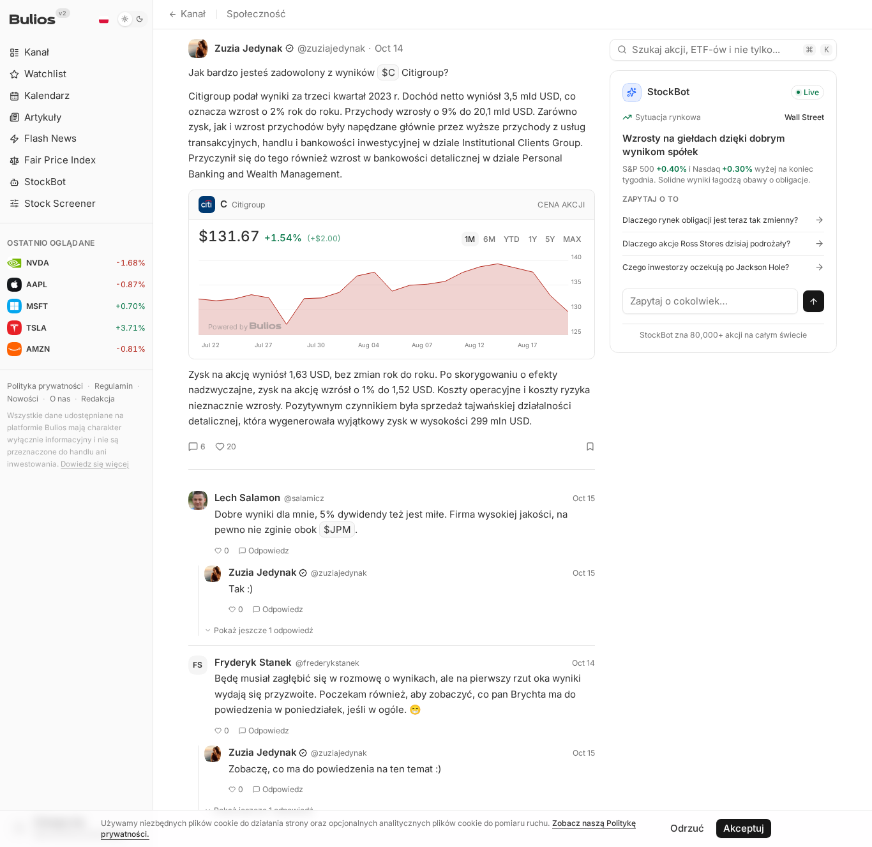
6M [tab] (489, 239)
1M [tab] (470, 239)
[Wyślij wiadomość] (814, 301)
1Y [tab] (533, 239)
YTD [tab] (512, 239)
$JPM (337, 529)
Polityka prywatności (45, 386)
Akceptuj (743, 828)
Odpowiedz (268, 550)
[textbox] (710, 301)
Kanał (193, 14)
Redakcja (98, 398)
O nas (60, 398)
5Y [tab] (550, 239)
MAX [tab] (572, 239)
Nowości (22, 398)
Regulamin (113, 386)
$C (388, 72)
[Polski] (103, 19)
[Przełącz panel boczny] (153, 423)
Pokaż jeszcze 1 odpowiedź (263, 630)
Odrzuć (687, 828)
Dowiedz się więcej (95, 464)
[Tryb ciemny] (132, 19)
